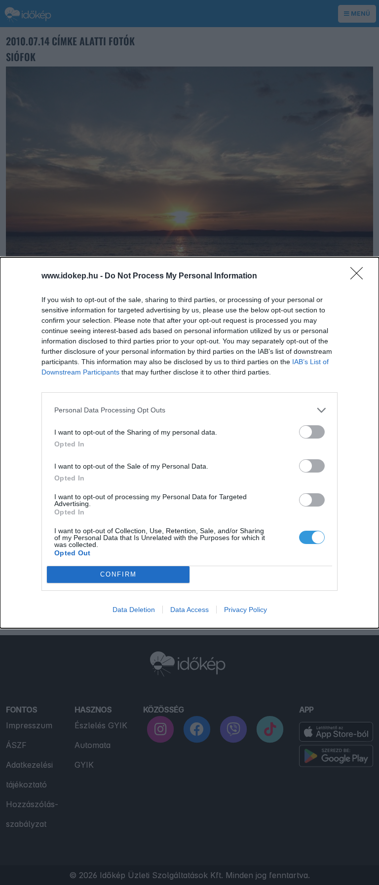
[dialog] (189, 442)
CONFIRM (118, 574)
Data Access (189, 609)
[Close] (359, 276)
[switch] (312, 432)
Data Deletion (134, 609)
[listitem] (189, 410)
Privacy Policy (245, 609)
